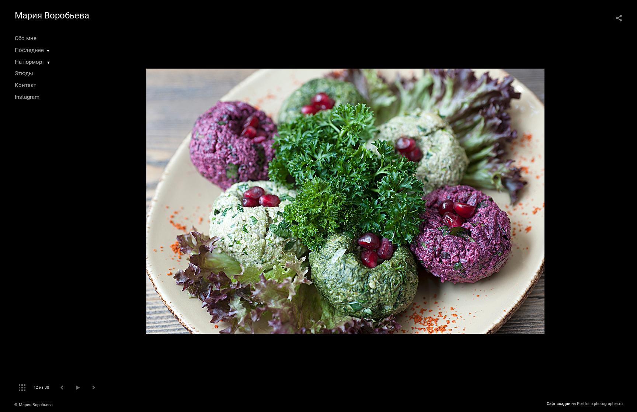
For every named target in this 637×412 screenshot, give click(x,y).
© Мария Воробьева (33, 404)
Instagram (27, 97)
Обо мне (25, 38)
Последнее (29, 50)
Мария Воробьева (52, 15)
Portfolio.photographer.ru (600, 403)
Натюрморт (29, 62)
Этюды (24, 73)
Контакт (25, 85)
